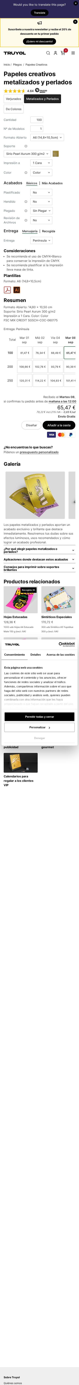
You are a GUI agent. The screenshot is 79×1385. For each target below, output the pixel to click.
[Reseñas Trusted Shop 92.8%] (15, 91)
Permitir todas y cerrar (39, 716)
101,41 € (71, 380)
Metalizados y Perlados (42, 99)
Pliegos (17, 64)
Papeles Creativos (36, 64)
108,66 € (24, 366)
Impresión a (12, 163)
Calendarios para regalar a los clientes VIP (18, 780)
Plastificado (12, 192)
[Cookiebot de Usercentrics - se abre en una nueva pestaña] (59, 644)
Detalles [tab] (35, 654)
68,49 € (56, 352)
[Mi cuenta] (55, 53)
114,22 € (40, 380)
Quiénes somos (13, 1383)
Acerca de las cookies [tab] (60, 654)
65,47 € (71, 352)
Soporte (9, 146)
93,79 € (55, 366)
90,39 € (71, 366)
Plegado (9, 211)
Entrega (9, 240)
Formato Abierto (15, 137)
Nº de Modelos (14, 129)
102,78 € (40, 366)
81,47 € (24, 352)
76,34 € (40, 352)
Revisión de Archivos (12, 220)
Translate (39, 12)
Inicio (7, 64)
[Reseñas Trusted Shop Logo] (41, 91)
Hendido (9, 201)
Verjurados (13, 99)
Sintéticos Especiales (56, 617)
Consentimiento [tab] (14, 654)
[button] (73, 53)
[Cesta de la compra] (63, 53)
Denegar (39, 738)
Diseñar (31, 425)
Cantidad (10, 120)
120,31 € (24, 380)
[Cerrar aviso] (75, 3)
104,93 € (55, 380)
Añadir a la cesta (59, 425)
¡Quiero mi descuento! (39, 41)
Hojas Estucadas (15, 617)
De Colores (13, 109)
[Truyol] (15, 53)
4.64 (30, 91)
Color (7, 172)
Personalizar (37, 727)
